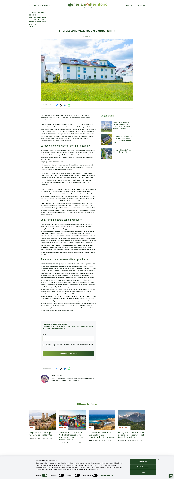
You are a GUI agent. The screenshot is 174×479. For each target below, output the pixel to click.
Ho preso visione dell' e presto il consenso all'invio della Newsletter (69, 345)
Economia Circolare (37, 19)
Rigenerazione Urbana (37, 17)
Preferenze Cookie (107, 475)
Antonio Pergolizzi (34, 438)
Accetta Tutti (143, 461)
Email (44, 334)
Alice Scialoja (87, 36)
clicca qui (47, 467)
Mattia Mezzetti (93, 440)
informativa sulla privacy (67, 344)
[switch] (61, 475)
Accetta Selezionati (143, 467)
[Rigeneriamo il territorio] (87, 5)
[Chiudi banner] (159, 459)
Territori (32, 24)
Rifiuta (143, 472)
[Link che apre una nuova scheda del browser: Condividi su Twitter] (61, 105)
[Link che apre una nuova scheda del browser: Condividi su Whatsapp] (69, 105)
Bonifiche (32, 15)
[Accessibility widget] (171, 476)
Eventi (31, 26)
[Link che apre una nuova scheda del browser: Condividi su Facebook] (57, 105)
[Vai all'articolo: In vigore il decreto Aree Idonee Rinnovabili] (106, 153)
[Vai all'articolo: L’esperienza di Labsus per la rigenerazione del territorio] (42, 420)
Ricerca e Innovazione (37, 22)
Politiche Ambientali (37, 12)
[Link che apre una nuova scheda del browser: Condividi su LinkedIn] (65, 105)
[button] (128, 5)
